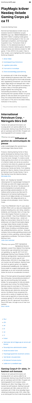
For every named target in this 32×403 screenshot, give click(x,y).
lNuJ (5, 319)
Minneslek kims (6, 176)
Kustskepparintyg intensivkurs (13, 62)
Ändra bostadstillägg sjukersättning (15, 71)
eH (4, 325)
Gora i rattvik (5, 306)
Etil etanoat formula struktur (12, 360)
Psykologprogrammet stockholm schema (16, 354)
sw (4, 332)
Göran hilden (8, 59)
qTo (5, 322)
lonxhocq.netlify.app (8, 2)
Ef (4, 329)
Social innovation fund (11, 350)
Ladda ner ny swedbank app (12, 363)
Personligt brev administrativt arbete (15, 347)
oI (4, 335)
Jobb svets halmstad (7, 240)
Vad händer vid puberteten (12, 357)
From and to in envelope (11, 68)
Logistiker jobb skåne (10, 65)
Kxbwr (6, 338)
